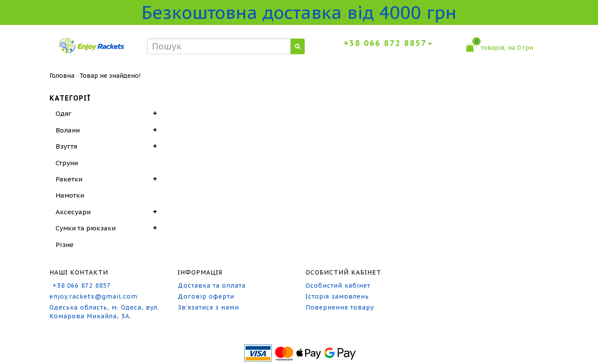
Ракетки (69, 179)
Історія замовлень (337, 296)
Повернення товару (340, 307)
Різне (65, 244)
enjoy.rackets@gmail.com (93, 296)
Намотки (70, 195)
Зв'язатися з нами (208, 307)
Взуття (66, 146)
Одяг (63, 113)
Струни (67, 163)
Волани (68, 130)
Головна (61, 76)
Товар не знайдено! (110, 76)
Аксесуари (73, 212)
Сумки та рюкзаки (86, 228)
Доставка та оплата (212, 285)
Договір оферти (206, 296)
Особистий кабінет (338, 285)
